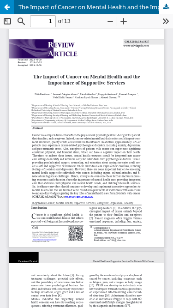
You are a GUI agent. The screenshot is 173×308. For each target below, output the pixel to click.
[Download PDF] (166, 7)
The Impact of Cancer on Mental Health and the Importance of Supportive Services (95, 7)
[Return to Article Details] (7, 7)
